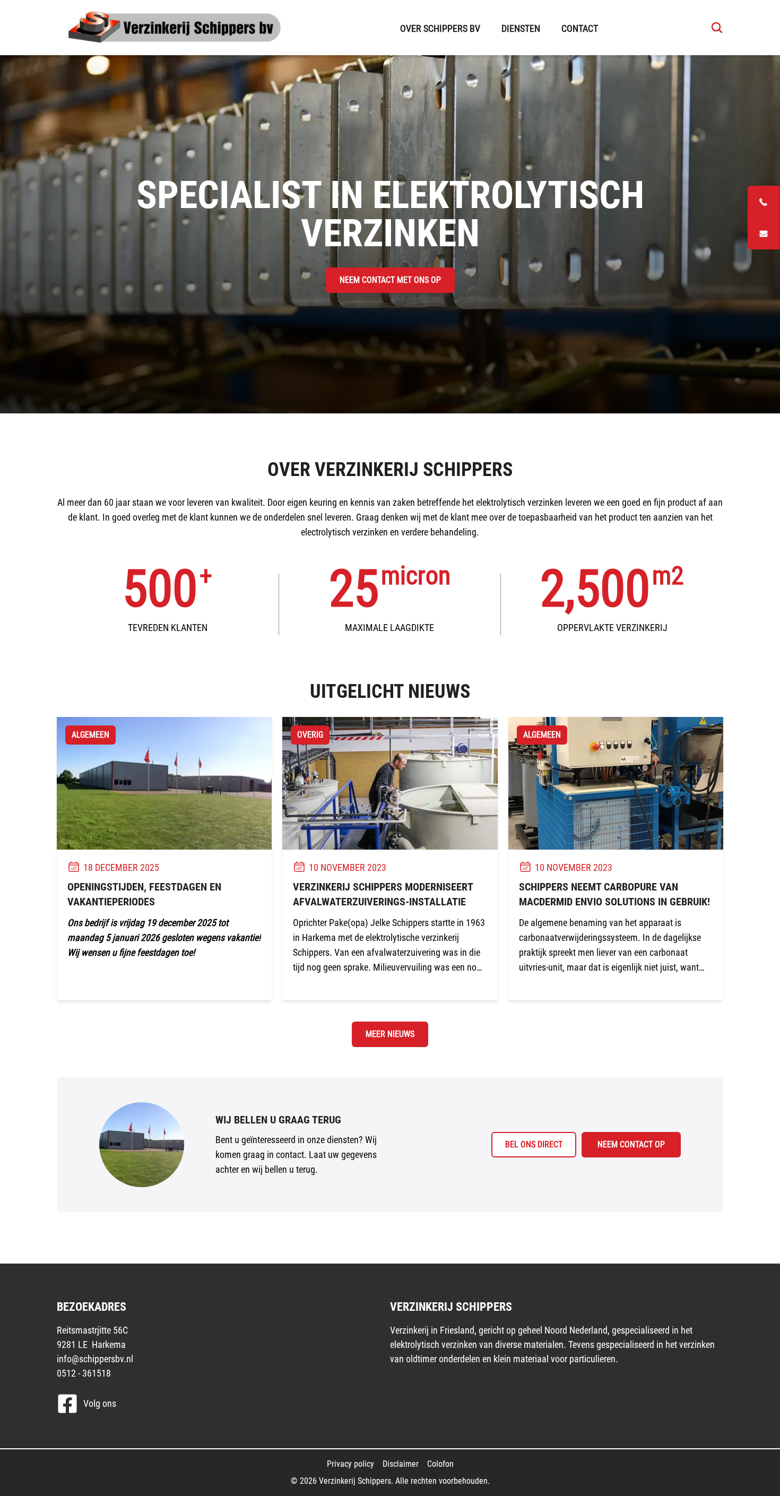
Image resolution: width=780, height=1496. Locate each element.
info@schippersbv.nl (95, 1358)
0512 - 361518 (84, 1373)
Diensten (520, 28)
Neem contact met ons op (390, 280)
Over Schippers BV (440, 28)
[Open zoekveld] (714, 27)
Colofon (440, 1464)
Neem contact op (631, 1144)
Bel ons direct (533, 1144)
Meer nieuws (390, 1034)
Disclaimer (401, 1464)
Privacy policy (350, 1464)
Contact (579, 28)
